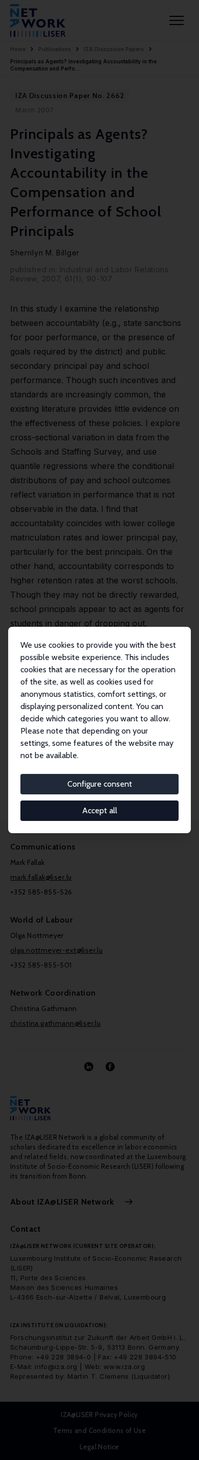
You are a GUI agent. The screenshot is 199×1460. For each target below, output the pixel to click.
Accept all (99, 810)
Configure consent (99, 784)
